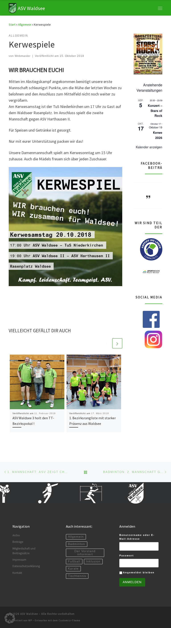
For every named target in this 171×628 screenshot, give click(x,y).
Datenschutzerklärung (26, 566)
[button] (10, 618)
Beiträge (17, 542)
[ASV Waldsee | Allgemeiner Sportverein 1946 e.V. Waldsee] (12, 7)
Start (12, 25)
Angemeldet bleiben (139, 572)
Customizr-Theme (69, 620)
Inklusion (93, 561)
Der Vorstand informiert (85, 553)
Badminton (76, 544)
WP (30, 620)
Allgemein (24, 25)
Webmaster (23, 56)
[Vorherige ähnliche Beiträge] (107, 343)
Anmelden (132, 582)
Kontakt (17, 573)
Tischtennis (77, 576)
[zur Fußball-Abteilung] (39, 493)
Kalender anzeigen (149, 147)
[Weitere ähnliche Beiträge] (117, 343)
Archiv (16, 535)
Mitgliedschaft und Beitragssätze (23, 551)
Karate (73, 568)
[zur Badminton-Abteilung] (84, 493)
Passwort (126, 555)
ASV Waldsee (29, 614)
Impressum (19, 560)
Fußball (74, 561)
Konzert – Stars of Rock (155, 110)
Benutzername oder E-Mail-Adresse (137, 537)
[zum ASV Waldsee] (128, 493)
